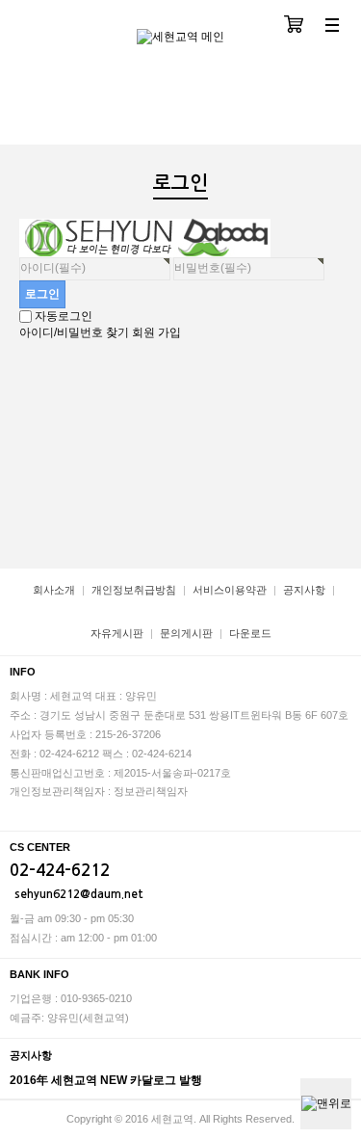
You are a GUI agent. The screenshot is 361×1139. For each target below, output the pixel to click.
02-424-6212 (60, 870)
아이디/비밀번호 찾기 (74, 332)
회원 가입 (156, 332)
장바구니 (293, 26)
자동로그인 (63, 316)
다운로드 (250, 633)
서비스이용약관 (230, 590)
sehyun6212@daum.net (78, 894)
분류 (332, 26)
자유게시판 (116, 633)
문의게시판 (186, 633)
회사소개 (54, 590)
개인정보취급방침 (133, 590)
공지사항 (304, 590)
